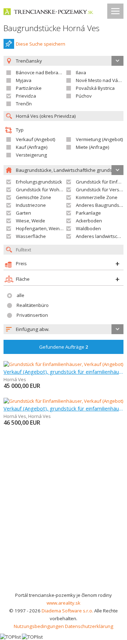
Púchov (84, 96)
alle (20, 295)
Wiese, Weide (30, 220)
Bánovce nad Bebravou (41, 72)
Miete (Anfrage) (92, 147)
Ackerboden (89, 220)
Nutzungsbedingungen (39, 626)
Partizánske (29, 88)
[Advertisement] (63, 524)
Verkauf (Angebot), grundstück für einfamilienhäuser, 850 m (63, 408)
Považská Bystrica (95, 88)
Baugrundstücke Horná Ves (51, 28)
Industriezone (31, 205)
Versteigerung (31, 155)
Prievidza (26, 96)
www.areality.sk (63, 603)
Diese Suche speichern (40, 44)
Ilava (81, 72)
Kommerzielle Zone (96, 197)
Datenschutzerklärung (89, 626)
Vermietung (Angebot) (99, 139)
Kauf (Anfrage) (32, 147)
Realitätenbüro (33, 305)
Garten (23, 213)
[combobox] (63, 329)
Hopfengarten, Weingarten (45, 228)
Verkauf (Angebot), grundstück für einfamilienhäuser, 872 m (63, 371)
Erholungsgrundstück (39, 182)
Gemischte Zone (33, 197)
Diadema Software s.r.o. (67, 610)
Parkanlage (88, 213)
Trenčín (24, 103)
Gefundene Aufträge (63, 347)
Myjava (23, 80)
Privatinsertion (32, 315)
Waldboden (88, 228)
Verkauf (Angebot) (35, 139)
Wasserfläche (31, 236)
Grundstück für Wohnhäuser (47, 189)
